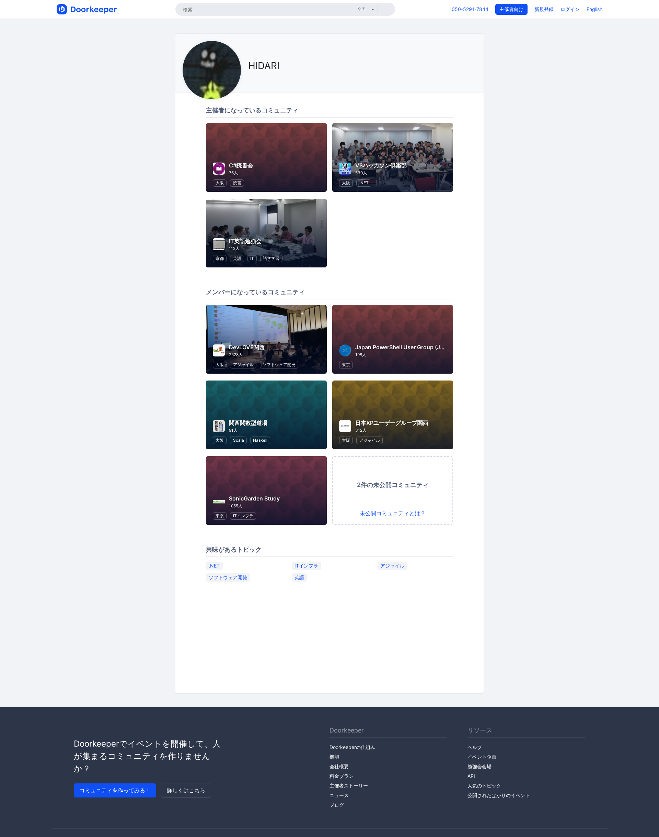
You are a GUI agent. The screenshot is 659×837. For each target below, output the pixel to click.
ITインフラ (243, 515)
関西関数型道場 (248, 422)
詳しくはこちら (186, 790)
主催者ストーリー (349, 786)
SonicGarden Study (254, 498)
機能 (334, 757)
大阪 (220, 182)
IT (252, 258)
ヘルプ (474, 747)
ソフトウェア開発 (279, 364)
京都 (220, 258)
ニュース (339, 795)
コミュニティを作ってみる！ (115, 790)
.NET (364, 182)
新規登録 (544, 9)
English (594, 9)
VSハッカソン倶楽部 (381, 165)
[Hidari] (250, 81)
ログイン (570, 9)
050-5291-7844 (470, 9)
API (471, 776)
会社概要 (339, 766)
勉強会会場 (479, 766)
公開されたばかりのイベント (498, 795)
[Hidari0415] (259, 81)
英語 (237, 258)
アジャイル (243, 364)
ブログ (337, 805)
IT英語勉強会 (245, 241)
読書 (237, 182)
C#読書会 (241, 165)
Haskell (260, 440)
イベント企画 (481, 757)
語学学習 (271, 258)
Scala (238, 440)
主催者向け (511, 9)
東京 (346, 364)
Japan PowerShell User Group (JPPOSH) (408, 347)
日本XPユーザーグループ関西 (391, 422)
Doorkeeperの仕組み (352, 747)
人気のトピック (484, 786)
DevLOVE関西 (247, 347)
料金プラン (342, 776)
